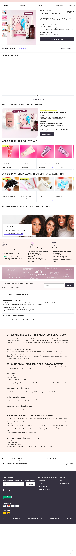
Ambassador (41, 480)
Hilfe (61, 480)
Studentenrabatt (64, 483)
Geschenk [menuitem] (33, 5)
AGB (4, 518)
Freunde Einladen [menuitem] (59, 5)
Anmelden (69, 285)
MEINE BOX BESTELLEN (66, 48)
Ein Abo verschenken (38, 99)
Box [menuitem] (16, 5)
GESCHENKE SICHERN (47, 134)
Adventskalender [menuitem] (24, 5)
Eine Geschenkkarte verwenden (47, 477)
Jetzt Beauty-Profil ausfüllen (13, 233)
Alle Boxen (41, 483)
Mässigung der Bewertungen (35, 518)
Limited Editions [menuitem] (43, 5)
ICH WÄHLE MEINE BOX (57, 39)
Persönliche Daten (16, 518)
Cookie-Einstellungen (44, 489)
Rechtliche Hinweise (54, 518)
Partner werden (42, 486)
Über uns (62, 477)
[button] (38, 1)
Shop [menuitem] (51, 5)
